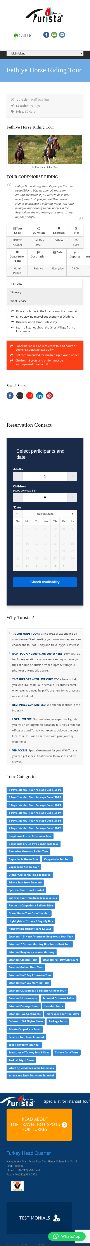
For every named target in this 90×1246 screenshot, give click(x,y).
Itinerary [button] (15, 292)
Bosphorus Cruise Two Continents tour (33, 843)
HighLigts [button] (16, 283)
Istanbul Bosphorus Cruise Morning (31, 952)
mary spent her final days (63, 1013)
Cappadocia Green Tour (23, 859)
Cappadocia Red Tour (57, 859)
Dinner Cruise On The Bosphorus (29, 874)
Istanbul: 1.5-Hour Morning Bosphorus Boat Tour (40, 944)
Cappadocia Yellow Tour (24, 866)
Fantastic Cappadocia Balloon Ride (31, 905)
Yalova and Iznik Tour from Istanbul (31, 1075)
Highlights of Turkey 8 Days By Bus (31, 921)
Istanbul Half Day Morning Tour (29, 982)
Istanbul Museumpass (23, 998)
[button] (67, 1236)
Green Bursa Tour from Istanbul (29, 913)
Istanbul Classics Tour (23, 959)
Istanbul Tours (53, 1006)
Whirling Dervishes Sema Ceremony (31, 1067)
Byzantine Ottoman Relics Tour (28, 851)
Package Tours (58, 1021)
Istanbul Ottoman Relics (58, 998)
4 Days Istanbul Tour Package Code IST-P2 (35, 789)
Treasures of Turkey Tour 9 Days (29, 1052)
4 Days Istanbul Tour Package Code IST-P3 (35, 797)
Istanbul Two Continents (25, 1013)
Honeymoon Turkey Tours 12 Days (30, 928)
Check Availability (45, 582)
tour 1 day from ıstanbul (24, 1044)
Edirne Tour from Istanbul (25, 882)
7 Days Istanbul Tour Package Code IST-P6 (35, 828)
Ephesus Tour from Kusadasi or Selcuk (33, 897)
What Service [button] (18, 301)
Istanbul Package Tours (23, 1006)
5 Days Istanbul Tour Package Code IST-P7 (35, 812)
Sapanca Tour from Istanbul (26, 1037)
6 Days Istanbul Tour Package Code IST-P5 (35, 820)
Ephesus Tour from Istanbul (26, 890)
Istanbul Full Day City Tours (60, 959)
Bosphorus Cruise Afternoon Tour (30, 836)
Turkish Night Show (21, 1060)
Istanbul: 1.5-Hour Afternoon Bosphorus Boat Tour (41, 936)
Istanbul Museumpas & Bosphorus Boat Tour (37, 990)
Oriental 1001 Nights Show (26, 1021)
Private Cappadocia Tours (25, 1029)
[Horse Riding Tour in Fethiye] (45, 163)
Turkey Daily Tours (66, 1052)
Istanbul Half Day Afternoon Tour (30, 975)
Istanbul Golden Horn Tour (26, 967)
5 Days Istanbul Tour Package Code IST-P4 (35, 805)
